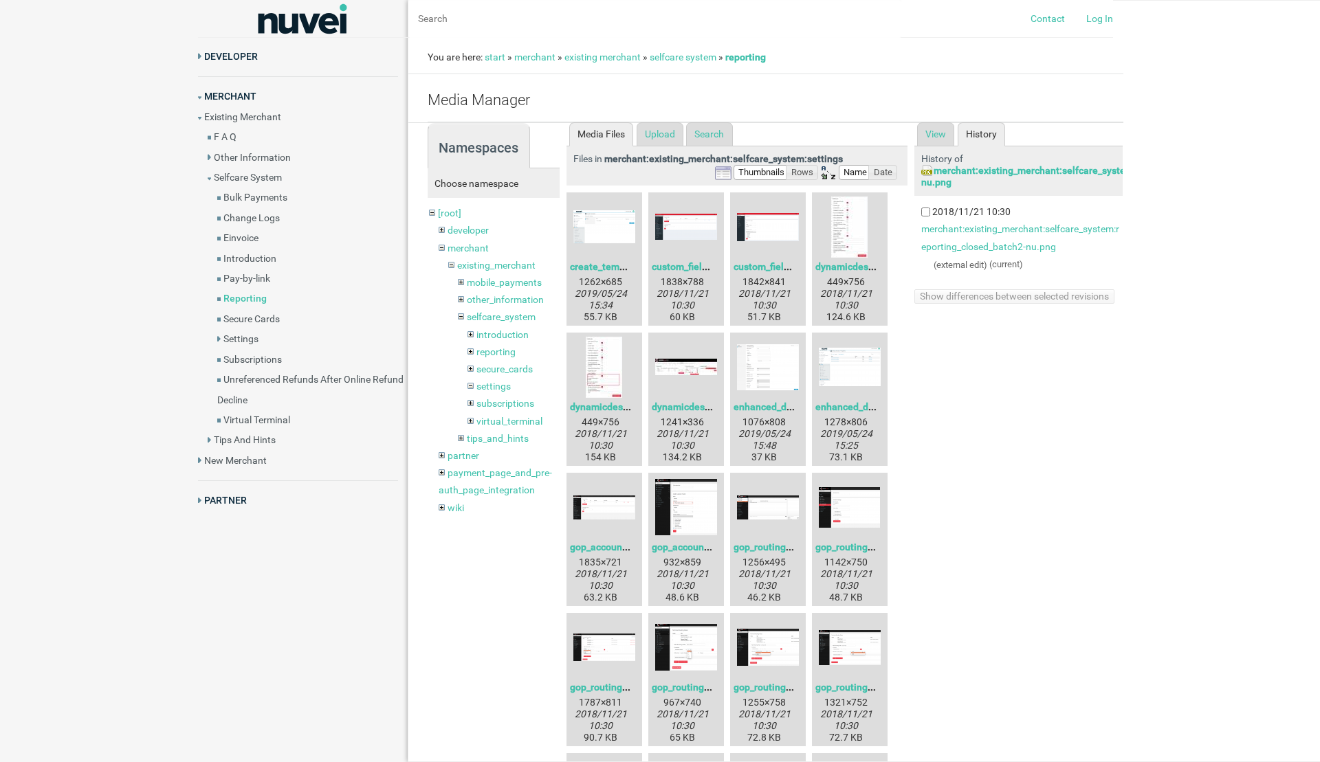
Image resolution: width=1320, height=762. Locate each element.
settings (493, 386)
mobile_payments (504, 282)
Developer (231, 56)
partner (463, 455)
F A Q (225, 136)
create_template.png (615, 266)
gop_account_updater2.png (711, 546)
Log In (1099, 18)
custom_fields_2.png (778, 266)
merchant (535, 57)
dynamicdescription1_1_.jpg (631, 406)
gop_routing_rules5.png (785, 687)
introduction (502, 334)
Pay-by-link (246, 278)
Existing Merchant (242, 116)
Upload (660, 133)
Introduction (249, 258)
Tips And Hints (245, 439)
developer (468, 230)
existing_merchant (496, 265)
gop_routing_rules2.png (866, 546)
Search (709, 133)
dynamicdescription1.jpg (869, 266)
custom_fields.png (692, 266)
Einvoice (240, 237)
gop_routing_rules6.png (866, 687)
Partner (225, 500)
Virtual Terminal (256, 419)
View (935, 133)
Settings (240, 338)
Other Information (252, 157)
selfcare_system (501, 316)
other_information (505, 299)
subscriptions (505, 403)
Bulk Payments (255, 197)
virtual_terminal (509, 421)
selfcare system (683, 57)
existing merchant (602, 57)
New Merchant (235, 460)
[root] (449, 213)
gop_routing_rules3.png (621, 687)
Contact (1048, 18)
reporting (745, 57)
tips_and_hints (498, 438)
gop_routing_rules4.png (703, 687)
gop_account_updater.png (626, 546)
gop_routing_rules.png (782, 546)
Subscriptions (252, 359)
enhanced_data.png (777, 406)
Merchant (230, 96)
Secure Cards (251, 318)
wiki (456, 507)
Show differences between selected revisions (1014, 296)
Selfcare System (248, 177)
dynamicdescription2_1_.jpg (713, 406)
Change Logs (251, 217)
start (495, 57)
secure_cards (504, 368)
